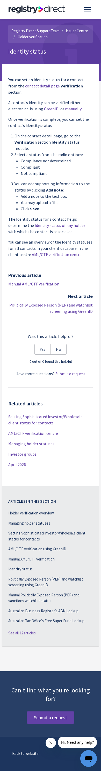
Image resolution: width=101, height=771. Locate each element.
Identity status (20, 568)
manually (73, 108)
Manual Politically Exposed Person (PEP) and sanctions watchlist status (44, 597)
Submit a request (70, 373)
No (58, 349)
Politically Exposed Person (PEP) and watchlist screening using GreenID (45, 582)
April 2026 (17, 464)
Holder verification (33, 36)
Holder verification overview (31, 513)
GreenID (51, 108)
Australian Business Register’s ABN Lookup (43, 610)
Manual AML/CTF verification (33, 283)
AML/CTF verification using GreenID (37, 548)
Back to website (25, 753)
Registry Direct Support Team (35, 30)
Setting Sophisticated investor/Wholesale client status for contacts (45, 419)
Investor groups (22, 454)
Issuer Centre (77, 30)
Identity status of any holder (60, 225)
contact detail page (42, 85)
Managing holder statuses (31, 443)
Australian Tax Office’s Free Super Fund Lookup (46, 620)
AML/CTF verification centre (57, 254)
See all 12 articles (22, 632)
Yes (42, 349)
